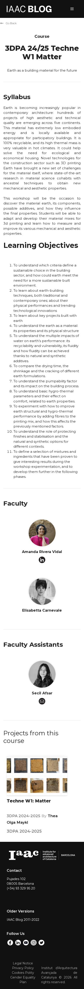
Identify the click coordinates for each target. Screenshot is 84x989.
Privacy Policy (23, 968)
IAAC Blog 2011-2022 (23, 920)
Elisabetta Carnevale (42, 610)
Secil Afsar (42, 693)
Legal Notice (23, 963)
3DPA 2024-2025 (24, 816)
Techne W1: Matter (29, 801)
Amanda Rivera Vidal (42, 552)
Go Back (11, 23)
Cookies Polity (23, 973)
